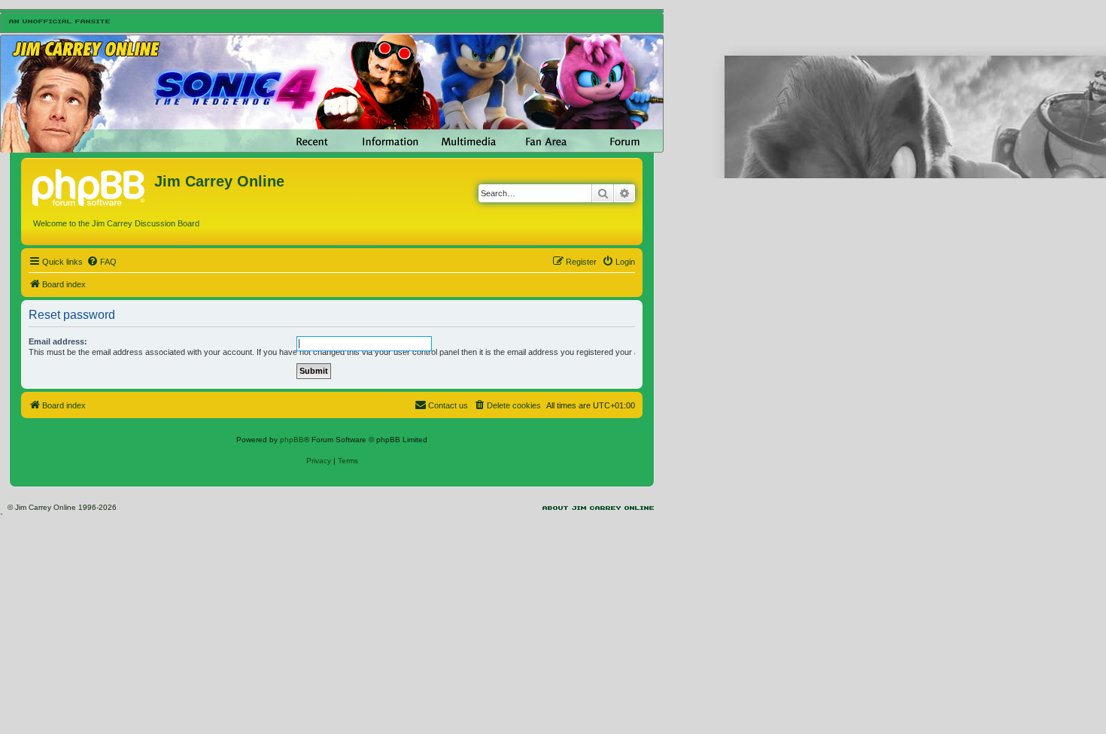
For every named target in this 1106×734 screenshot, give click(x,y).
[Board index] (89, 186)
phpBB (292, 439)
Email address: (58, 341)
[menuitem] (102, 262)
